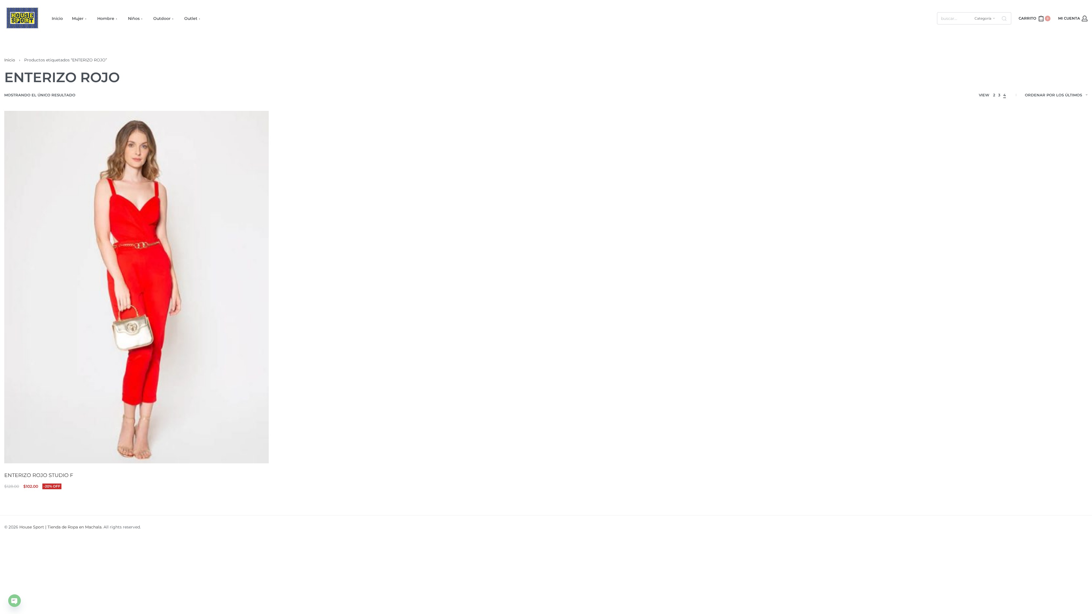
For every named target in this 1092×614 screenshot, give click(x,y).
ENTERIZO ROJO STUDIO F (38, 475)
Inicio (9, 60)
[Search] (1004, 18)
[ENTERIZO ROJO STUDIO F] (136, 287)
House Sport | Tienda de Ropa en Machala (60, 527)
